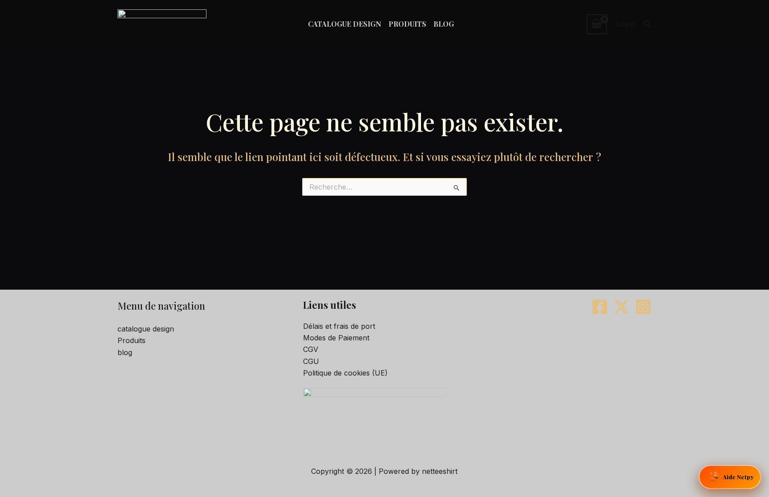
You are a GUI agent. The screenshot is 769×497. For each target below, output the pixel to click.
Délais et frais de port (339, 326)
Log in (625, 24)
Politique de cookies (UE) (345, 372)
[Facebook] (599, 307)
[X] (621, 307)
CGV (310, 349)
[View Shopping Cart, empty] (597, 24)
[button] (648, 24)
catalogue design (145, 328)
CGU (311, 361)
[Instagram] (643, 307)
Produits (131, 340)
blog (124, 352)
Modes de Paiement (336, 337)
